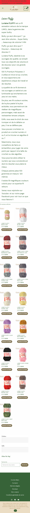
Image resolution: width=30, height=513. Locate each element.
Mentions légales (15, 486)
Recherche (4, 462)
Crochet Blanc (15, 480)
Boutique (15, 489)
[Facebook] (15, 499)
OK (15, 510)
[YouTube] (18, 499)
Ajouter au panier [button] (6, 229)
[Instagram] (11, 499)
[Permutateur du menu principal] (2, 8)
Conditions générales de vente (15, 495)
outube (6, 193)
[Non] (28, 507)
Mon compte (15, 492)
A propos (15, 483)
